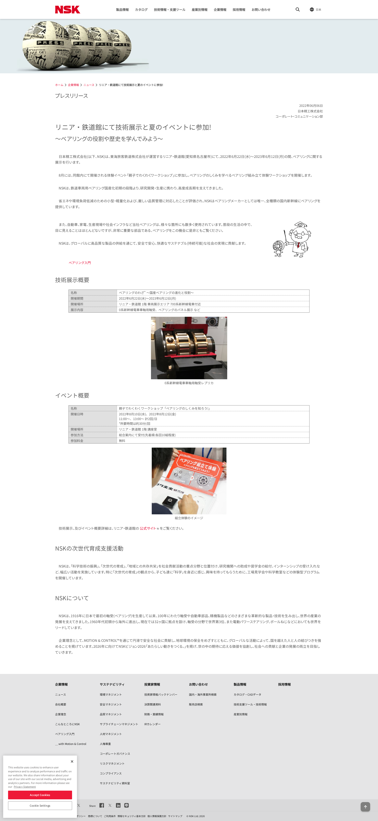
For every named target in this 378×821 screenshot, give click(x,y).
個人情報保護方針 (156, 816)
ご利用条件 (110, 816)
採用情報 (239, 9)
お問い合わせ (261, 9)
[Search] (297, 9)
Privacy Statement (25, 786)
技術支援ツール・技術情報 (250, 704)
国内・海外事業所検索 (203, 694)
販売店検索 (196, 704)
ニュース (60, 694)
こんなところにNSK (67, 724)
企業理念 (60, 714)
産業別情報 (200, 9)
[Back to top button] (365, 807)
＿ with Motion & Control (70, 744)
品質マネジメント (111, 714)
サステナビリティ (112, 684)
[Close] (72, 761)
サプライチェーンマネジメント (119, 724)
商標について (95, 816)
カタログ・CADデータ (247, 694)
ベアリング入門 (80, 262)
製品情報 (122, 9)
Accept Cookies (40, 795)
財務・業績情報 (154, 714)
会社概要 (60, 704)
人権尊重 (105, 744)
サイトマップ (175, 816)
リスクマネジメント (112, 763)
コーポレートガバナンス (115, 754)
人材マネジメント (111, 734)
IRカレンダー (152, 724)
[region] (40, 787)
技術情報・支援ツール (169, 9)
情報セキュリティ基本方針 (132, 816)
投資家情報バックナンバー (160, 694)
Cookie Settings (40, 805)
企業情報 (220, 9)
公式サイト (148, 528)
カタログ (141, 9)
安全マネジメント (111, 704)
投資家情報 (152, 684)
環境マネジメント (111, 694)
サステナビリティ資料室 (115, 783)
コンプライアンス (111, 773)
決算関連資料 (152, 704)
